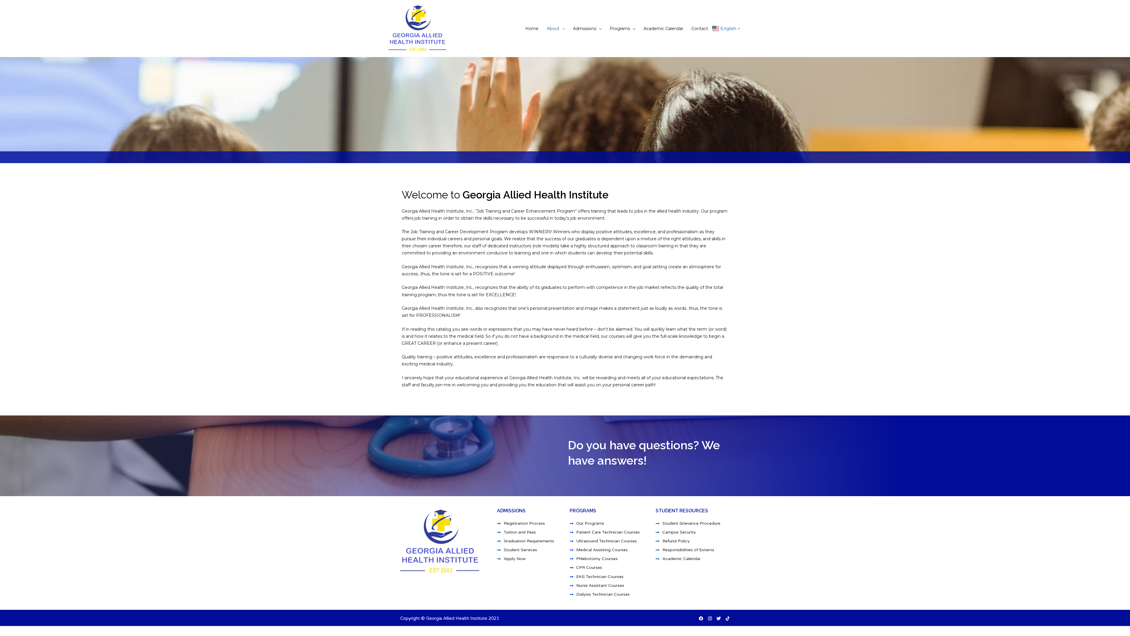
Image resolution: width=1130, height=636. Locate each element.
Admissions (584, 28)
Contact (700, 28)
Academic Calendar (663, 28)
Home (532, 28)
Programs (620, 28)
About (553, 28)
